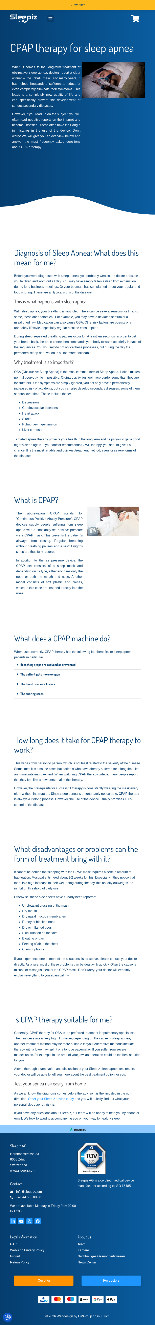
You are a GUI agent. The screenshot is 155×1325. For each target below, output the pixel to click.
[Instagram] (29, 1221)
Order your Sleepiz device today (51, 1099)
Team (81, 1244)
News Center (87, 1262)
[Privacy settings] (7, 1317)
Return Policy (19, 1262)
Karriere (83, 1250)
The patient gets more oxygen (40, 674)
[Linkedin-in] (13, 1221)
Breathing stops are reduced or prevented (47, 665)
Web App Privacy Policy (27, 1250)
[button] (50, 18)
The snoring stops (32, 694)
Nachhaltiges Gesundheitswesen (101, 1256)
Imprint (15, 1256)
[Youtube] (21, 1221)
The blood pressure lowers (37, 684)
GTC (13, 1244)
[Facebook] (38, 1221)
